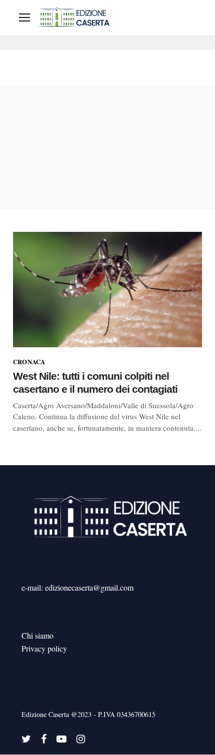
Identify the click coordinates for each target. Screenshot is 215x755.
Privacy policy (44, 648)
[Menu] (24, 17)
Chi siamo (38, 635)
